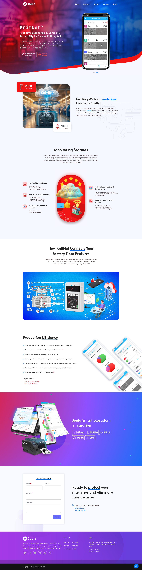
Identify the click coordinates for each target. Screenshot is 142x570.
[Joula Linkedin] (25, 553)
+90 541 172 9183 (94, 551)
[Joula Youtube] (35, 553)
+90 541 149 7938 (94, 549)
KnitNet (66, 542)
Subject (28, 493)
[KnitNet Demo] (42, 54)
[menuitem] (77, 4)
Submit (57, 517)
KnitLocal (75, 542)
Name (28, 484)
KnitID (74, 549)
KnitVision (67, 546)
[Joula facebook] (30, 553)
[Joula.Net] (29, 4)
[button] (93, 72)
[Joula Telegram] (40, 553)
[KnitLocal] (78, 438)
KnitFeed (75, 546)
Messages (29, 502)
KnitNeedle (67, 549)
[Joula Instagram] (50, 553)
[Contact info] (136, 566)
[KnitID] (90, 438)
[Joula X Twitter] (45, 553)
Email (46, 484)
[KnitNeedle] (79, 432)
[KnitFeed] (105, 432)
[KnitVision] (92, 432)
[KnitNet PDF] (28, 55)
